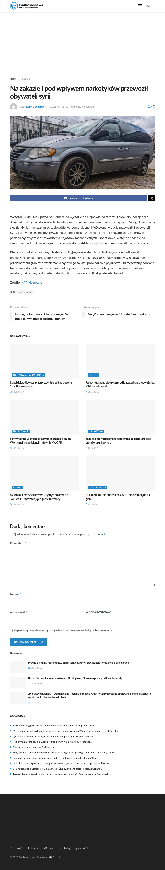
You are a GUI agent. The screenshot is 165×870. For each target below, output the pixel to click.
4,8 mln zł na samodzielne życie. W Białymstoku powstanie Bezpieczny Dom (53, 736)
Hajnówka (25, 79)
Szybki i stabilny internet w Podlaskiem (33, 747)
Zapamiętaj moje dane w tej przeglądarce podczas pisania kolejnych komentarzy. (63, 630)
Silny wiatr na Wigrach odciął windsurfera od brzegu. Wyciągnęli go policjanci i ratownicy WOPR (64, 752)
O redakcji (16, 848)
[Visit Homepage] (26, 6)
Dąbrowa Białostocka (28, 375)
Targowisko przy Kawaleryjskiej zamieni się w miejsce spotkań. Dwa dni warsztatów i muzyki (61, 774)
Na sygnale (87, 107)
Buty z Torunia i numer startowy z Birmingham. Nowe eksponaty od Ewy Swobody (75, 678)
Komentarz (18, 543)
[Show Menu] (140, 6)
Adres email (18, 612)
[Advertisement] (82, 42)
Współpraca (50, 848)
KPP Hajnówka (32, 282)
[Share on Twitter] (151, 198)
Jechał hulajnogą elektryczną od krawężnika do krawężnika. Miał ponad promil (54, 725)
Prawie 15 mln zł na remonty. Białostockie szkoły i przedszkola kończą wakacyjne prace (78, 663)
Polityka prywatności (76, 848)
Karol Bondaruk (35, 107)
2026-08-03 (93, 504)
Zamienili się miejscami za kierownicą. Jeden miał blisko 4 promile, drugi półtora (55, 758)
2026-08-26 (18, 448)
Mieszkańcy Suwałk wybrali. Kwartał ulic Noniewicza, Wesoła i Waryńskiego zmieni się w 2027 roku (65, 731)
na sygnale (25, 292)
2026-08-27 (18, 392)
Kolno (93, 375)
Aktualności (97, 487)
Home (13, 79)
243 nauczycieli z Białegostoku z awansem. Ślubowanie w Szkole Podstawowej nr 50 (57, 769)
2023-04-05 (57, 107)
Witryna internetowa (98, 612)
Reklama (33, 848)
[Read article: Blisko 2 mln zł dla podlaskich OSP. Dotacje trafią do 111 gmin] (120, 473)
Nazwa (15, 594)
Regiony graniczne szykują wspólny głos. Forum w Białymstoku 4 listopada (52, 742)
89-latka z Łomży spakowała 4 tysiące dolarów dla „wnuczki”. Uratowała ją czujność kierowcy (62, 763)
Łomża (17, 487)
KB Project (54, 857)
